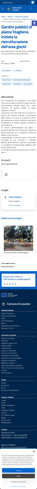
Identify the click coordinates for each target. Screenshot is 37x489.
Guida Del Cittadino (8, 410)
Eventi (3, 403)
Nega (18, 476)
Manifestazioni (6, 422)
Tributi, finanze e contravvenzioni (13, 368)
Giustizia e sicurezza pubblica (11, 358)
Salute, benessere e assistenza (12, 365)
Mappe (3, 417)
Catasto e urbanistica (8, 350)
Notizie (3, 383)
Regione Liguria (7, 2)
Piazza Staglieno (15, 197)
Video (3, 407)
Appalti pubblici (6, 345)
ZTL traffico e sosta (8, 415)
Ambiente (4, 340)
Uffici (3, 318)
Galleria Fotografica (8, 405)
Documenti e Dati (7, 328)
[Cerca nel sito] (31, 8)
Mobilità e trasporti (8, 363)
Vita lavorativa (6, 373)
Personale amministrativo (10, 325)
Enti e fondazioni (7, 321)
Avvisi (3, 388)
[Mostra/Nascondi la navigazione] (2, 8)
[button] (34, 23)
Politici (3, 323)
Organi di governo (7, 313)
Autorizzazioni (6, 348)
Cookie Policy (13, 486)
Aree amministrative (8, 316)
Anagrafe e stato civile (9, 343)
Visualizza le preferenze (18, 481)
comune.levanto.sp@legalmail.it (16, 447)
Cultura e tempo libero (9, 353)
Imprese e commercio (8, 360)
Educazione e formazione (10, 355)
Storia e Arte (5, 420)
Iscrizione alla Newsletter (10, 390)
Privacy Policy (22, 486)
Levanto (4, 412)
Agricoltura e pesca (8, 338)
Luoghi (3, 400)
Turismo (4, 370)
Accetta (18, 470)
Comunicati (5, 385)
